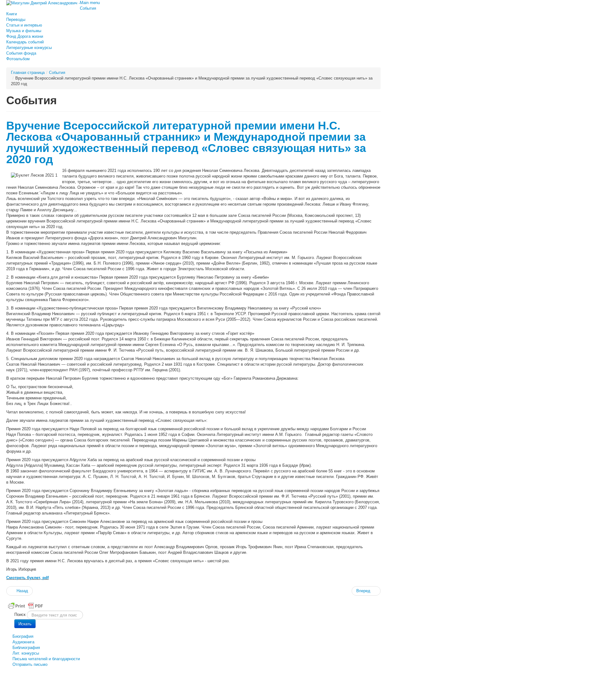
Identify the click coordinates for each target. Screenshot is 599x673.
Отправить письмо (29, 664)
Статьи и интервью (24, 25)
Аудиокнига (23, 642)
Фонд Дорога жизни (24, 36)
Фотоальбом (18, 58)
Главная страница (28, 72)
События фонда (21, 53)
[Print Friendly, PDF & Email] (25, 605)
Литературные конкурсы (29, 47)
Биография (22, 636)
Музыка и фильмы (23, 30)
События (88, 8)
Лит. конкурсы (25, 653)
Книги (11, 14)
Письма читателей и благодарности (46, 658)
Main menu (90, 2)
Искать (25, 624)
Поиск (20, 614)
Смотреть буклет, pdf (27, 577)
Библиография (26, 647)
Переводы (15, 19)
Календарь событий (25, 42)
